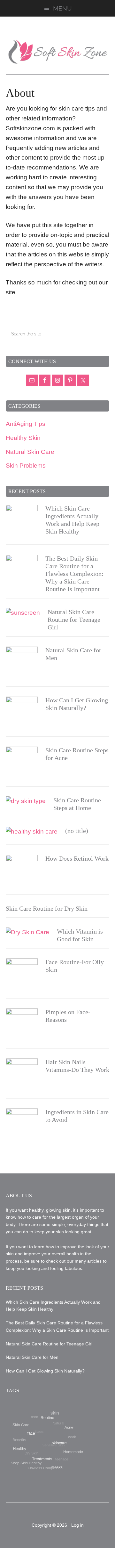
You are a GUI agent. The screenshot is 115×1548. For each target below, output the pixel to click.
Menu (62, 8)
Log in (77, 1525)
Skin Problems (26, 465)
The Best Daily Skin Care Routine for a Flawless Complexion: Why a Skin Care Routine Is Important (74, 573)
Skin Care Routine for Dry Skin (47, 908)
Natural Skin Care (30, 451)
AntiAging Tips (25, 423)
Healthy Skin (23, 437)
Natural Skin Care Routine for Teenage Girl (74, 619)
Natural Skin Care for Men (32, 1357)
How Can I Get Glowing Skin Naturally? (45, 1370)
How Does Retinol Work (77, 858)
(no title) (76, 830)
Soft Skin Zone (57, 51)
